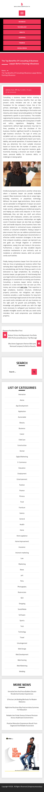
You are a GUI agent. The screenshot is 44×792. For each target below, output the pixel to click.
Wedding (22, 671)
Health (22, 32)
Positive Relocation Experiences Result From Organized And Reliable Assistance (22, 724)
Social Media (22, 48)
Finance (22, 43)
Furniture (22, 507)
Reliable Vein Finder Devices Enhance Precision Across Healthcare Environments (22, 716)
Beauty (22, 422)
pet (22, 575)
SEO (22, 598)
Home (22, 530)
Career (22, 434)
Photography (22, 586)
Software (22, 615)
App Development (22, 406)
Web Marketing (22, 665)
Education (22, 468)
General (22, 519)
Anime (22, 400)
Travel (22, 637)
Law (29, 90)
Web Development (22, 654)
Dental (22, 451)
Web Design (22, 649)
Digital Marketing (22, 456)
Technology (22, 27)
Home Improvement (22, 541)
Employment (22, 473)
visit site (23, 287)
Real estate (22, 592)
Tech (22, 626)
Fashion (22, 485)
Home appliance (22, 536)
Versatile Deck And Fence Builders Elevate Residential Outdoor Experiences (22, 692)
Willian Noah (10, 90)
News (22, 569)
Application (22, 411)
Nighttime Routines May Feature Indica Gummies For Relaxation (22, 708)
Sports (22, 620)
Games (22, 513)
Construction (22, 445)
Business (22, 21)
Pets (22, 581)
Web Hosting (22, 660)
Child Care (22, 439)
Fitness (22, 496)
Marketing (22, 564)
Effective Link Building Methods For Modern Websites (22, 700)
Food (22, 502)
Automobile (22, 417)
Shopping (22, 37)
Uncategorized (22, 643)
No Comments (12, 92)
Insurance (22, 547)
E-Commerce (22, 462)
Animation (22, 394)
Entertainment (22, 479)
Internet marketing (22, 552)
